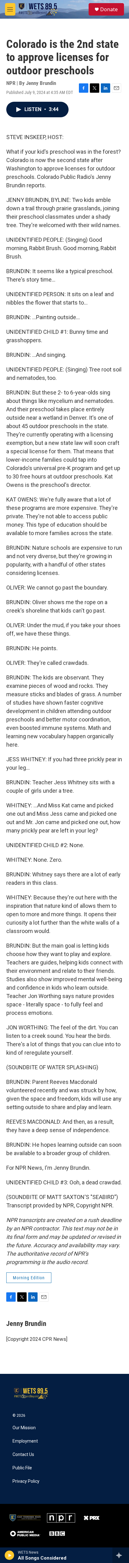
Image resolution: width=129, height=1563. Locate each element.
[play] (9, 1555)
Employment (25, 1441)
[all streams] (120, 1555)
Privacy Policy (26, 1481)
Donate (109, 9)
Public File (22, 1468)
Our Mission (24, 1427)
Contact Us (23, 1454)
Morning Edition (29, 1277)
